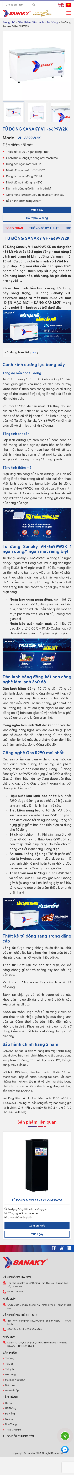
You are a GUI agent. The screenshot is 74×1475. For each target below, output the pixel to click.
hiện (34, 352)
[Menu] (68, 13)
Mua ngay (37, 209)
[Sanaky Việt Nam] (17, 13)
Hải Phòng (10, 1408)
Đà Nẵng (10, 1413)
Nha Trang (11, 1424)
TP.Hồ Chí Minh (13, 1429)
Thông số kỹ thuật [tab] (44, 228)
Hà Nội (8, 1403)
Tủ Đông (52, 22)
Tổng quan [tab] (14, 228)
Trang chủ (9, 22)
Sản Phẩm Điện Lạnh (31, 22)
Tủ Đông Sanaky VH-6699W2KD (27, 247)
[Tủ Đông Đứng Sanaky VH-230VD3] (37, 1165)
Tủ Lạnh (9, 1369)
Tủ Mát (9, 1363)
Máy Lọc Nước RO (15, 1379)
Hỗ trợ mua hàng (37, 218)
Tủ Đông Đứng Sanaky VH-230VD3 (37, 1200)
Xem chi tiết (37, 1225)
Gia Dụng (10, 1374)
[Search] (33, 5)
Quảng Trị (10, 1419)
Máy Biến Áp (12, 1390)
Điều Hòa (10, 1385)
